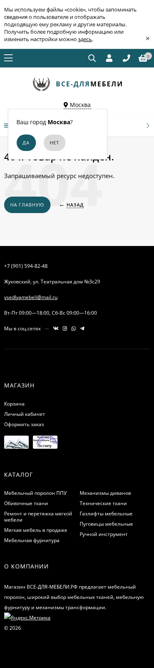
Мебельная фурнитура (32, 540)
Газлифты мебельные (106, 513)
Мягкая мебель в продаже (35, 530)
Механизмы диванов (105, 492)
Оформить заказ (24, 424)
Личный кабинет (24, 414)
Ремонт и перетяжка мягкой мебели (38, 516)
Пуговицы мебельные (106, 523)
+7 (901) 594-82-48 (26, 265)
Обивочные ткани (26, 503)
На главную (27, 205)
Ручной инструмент (104, 534)
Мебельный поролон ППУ (35, 492)
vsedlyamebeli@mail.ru (30, 297)
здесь (85, 39)
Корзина (14, 403)
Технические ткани (103, 503)
